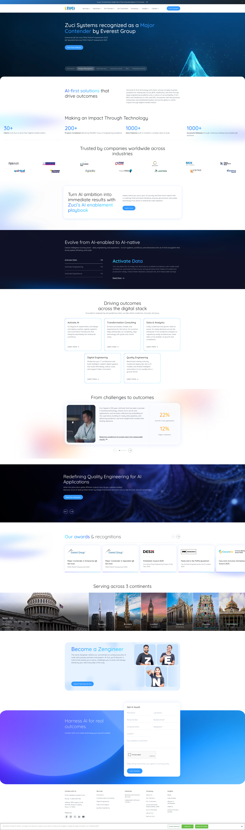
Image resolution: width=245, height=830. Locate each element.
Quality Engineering (103, 808)
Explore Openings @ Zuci (82, 684)
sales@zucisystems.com (77, 795)
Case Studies (171, 798)
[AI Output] (146, 2)
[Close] (242, 826)
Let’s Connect (173, 8)
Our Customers (151, 801)
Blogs (169, 795)
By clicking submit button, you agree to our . (148, 764)
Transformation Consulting (105, 798)
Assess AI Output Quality (173, 811)
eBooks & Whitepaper (171, 802)
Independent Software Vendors (132, 801)
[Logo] (70, 8)
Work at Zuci (150, 816)
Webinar (170, 806)
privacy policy (164, 764)
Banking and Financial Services (132, 796)
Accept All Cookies (201, 826)
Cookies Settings (174, 826)
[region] (122, 826)
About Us (149, 795)
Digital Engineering (103, 801)
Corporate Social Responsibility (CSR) (152, 805)
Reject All (187, 826)
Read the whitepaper (73, 497)
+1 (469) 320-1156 (75, 799)
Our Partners (150, 798)
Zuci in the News (151, 810)
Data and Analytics (103, 805)
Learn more (129, 208)
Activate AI (100, 795)
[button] (119, 450)
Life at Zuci (149, 813)
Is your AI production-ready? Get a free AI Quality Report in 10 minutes (120, 2)
